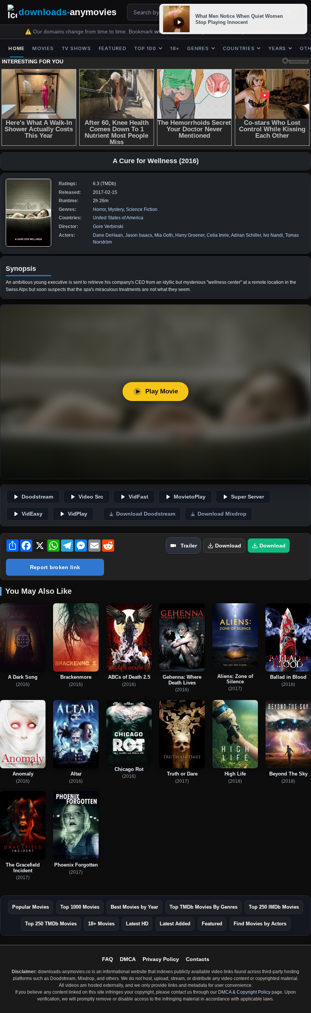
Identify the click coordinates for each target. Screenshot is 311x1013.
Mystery (116, 209)
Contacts (197, 959)
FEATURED (112, 48)
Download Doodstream (145, 514)
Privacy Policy (161, 959)
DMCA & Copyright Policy (244, 992)
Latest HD (137, 923)
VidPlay (77, 514)
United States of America (118, 217)
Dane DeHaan (108, 235)
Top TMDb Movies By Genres (203, 907)
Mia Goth (163, 235)
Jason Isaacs (138, 235)
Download (228, 546)
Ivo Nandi (273, 235)
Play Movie (161, 391)
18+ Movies (101, 923)
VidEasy (32, 514)
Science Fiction (141, 209)
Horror (99, 209)
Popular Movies (30, 907)
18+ (174, 48)
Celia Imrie (218, 235)
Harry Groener (189, 235)
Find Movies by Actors (260, 923)
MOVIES (43, 48)
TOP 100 (145, 48)
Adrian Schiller (246, 235)
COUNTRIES (239, 48)
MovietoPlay (190, 497)
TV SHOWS (76, 48)
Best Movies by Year (134, 907)
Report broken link (55, 567)
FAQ (107, 959)
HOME (16, 48)
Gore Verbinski (108, 226)
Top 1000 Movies (79, 907)
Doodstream (37, 497)
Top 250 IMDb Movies (274, 907)
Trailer (189, 546)
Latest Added (175, 923)
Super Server (247, 497)
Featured (212, 923)
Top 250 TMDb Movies (51, 923)
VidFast (138, 497)
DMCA (128, 959)
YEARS (277, 48)
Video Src (91, 497)
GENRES (198, 48)
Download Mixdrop (222, 514)
